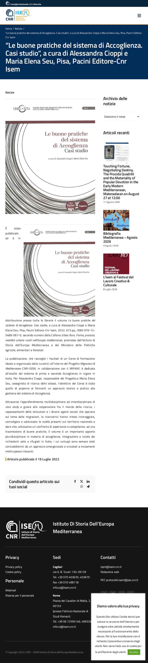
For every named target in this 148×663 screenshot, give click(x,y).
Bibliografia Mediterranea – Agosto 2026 (120, 237)
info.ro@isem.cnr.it (64, 626)
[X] (81, 481)
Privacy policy (13, 567)
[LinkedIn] (88, 481)
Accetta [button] (134, 652)
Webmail (10, 590)
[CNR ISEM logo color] (18, 10)
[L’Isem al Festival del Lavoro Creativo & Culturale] (116, 263)
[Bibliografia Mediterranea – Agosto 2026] (116, 220)
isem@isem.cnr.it (111, 567)
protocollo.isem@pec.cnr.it (122, 580)
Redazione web (110, 572)
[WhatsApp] (82, 486)
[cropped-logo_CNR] (23, 3)
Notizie (9, 92)
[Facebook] (75, 481)
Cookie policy (13, 572)
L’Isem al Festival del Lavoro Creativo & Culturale (118, 281)
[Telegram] (88, 486)
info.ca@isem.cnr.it (64, 587)
